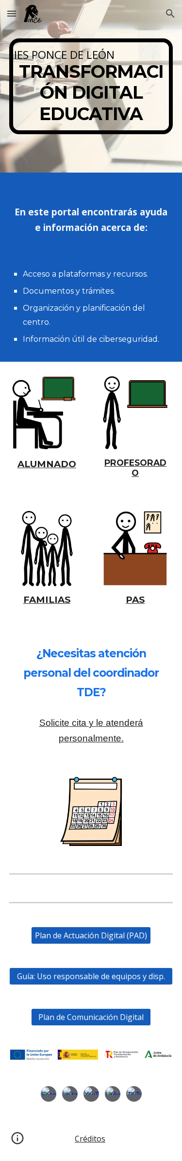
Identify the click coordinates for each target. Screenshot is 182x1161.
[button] (11, 13)
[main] (91, 86)
